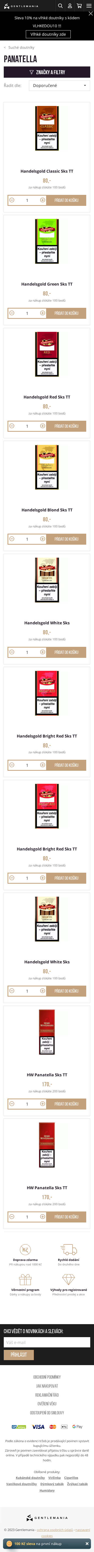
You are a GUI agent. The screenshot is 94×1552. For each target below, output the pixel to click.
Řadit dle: (12, 85)
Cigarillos (71, 1478)
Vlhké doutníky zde (48, 34)
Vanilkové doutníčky (21, 1484)
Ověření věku (47, 1404)
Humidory (47, 1490)
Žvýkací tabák (77, 1484)
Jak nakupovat (47, 1386)
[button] (60, 5)
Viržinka (54, 1478)
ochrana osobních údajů (55, 1530)
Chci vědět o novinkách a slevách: (33, 1332)
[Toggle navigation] (89, 5)
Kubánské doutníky (30, 1478)
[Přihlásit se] (69, 5)
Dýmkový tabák (52, 1484)
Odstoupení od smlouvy (47, 1413)
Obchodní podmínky (47, 1377)
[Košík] (79, 5)
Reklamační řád (47, 1395)
